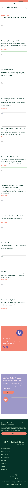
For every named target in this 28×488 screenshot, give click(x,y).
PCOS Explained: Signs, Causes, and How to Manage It (13, 99)
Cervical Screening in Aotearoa (10, 300)
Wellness (3, 460)
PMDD (3, 271)
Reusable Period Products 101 (10, 157)
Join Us (8, 392)
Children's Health (5, 448)
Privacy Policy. (8, 484)
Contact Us (4, 469)
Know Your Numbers (7, 243)
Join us (14, 433)
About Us (3, 463)
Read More (4, 49)
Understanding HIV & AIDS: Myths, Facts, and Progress (13, 129)
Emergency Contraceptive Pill (10, 41)
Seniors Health (5, 457)
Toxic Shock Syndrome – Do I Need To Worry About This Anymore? (12, 187)
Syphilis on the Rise (7, 70)
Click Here (21, 1)
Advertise (3, 466)
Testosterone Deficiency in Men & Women (13, 216)
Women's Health (5, 451)
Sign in (14, 3)
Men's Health (4, 454)
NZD (21, 484)
